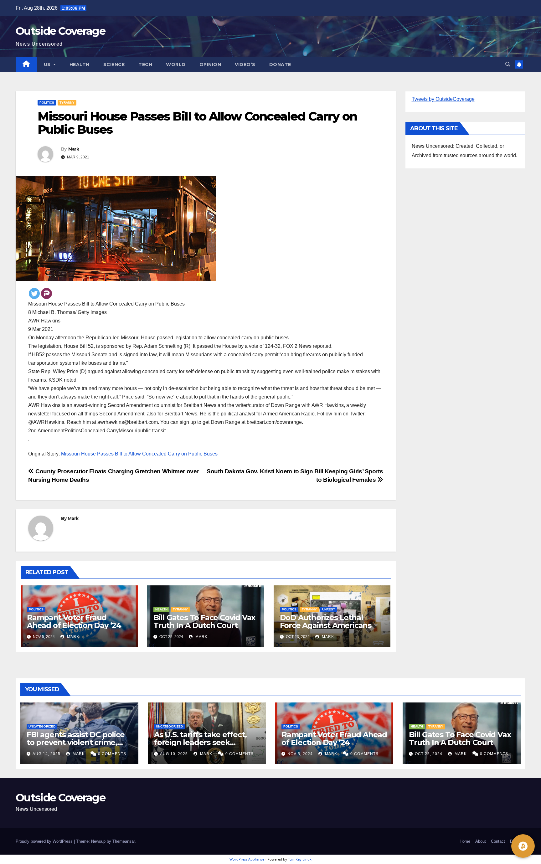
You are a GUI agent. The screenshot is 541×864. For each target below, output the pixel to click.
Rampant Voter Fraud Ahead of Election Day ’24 (74, 621)
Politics (46, 102)
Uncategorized (41, 726)
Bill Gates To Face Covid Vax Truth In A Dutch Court (204, 621)
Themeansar (123, 841)
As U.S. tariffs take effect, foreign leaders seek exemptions (200, 742)
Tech (145, 64)
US (48, 64)
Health (80, 64)
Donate (280, 64)
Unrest (328, 609)
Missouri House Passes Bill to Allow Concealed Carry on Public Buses (139, 453)
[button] (507, 64)
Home (465, 841)
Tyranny (67, 102)
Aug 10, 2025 (174, 754)
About (480, 841)
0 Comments (112, 754)
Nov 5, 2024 (300, 754)
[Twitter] (34, 293)
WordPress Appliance (246, 859)
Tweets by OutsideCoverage (443, 99)
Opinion (210, 64)
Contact (498, 841)
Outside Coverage (60, 31)
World (176, 64)
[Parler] (46, 293)
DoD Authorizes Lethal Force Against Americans (325, 621)
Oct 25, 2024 (428, 754)
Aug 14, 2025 (46, 754)
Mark (73, 149)
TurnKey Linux (300, 859)
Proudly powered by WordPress (45, 841)
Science (114, 64)
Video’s (245, 64)
